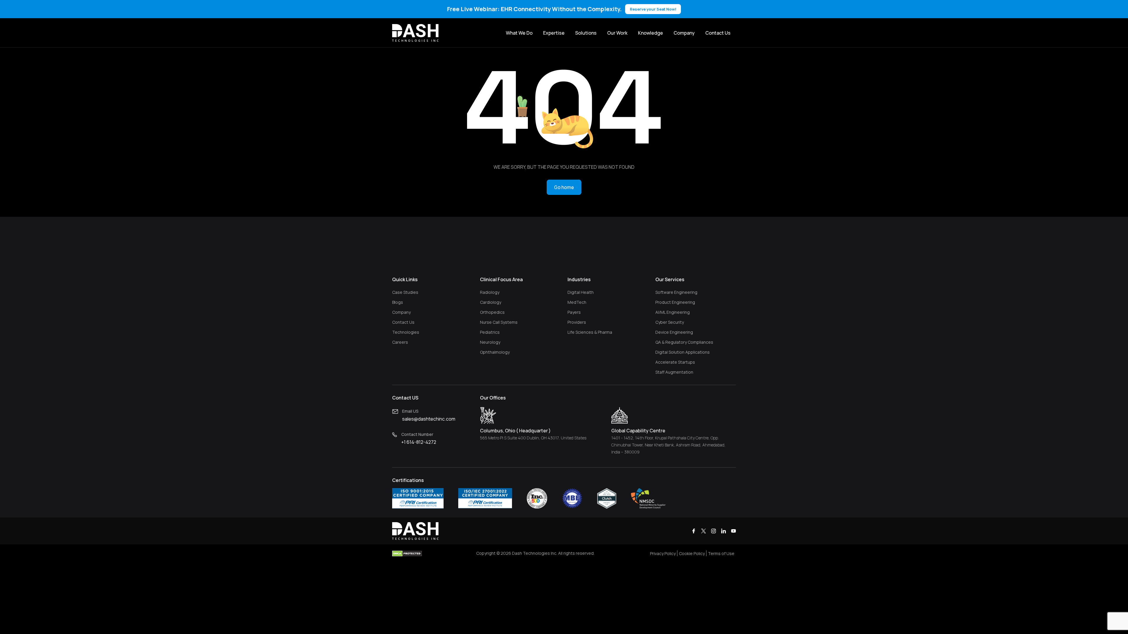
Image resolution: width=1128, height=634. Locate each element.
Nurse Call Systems (499, 322)
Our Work (617, 33)
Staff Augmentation (674, 372)
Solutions (586, 33)
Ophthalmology (495, 352)
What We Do (519, 33)
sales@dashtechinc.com (428, 419)
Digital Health (581, 292)
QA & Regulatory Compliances (684, 342)
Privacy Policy (663, 553)
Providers (577, 322)
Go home (564, 187)
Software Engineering (676, 292)
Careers (400, 342)
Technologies (405, 332)
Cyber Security (669, 322)
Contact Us (718, 33)
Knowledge (650, 33)
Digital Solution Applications (682, 352)
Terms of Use (721, 553)
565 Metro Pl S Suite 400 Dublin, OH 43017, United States (533, 438)
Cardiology (490, 302)
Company (684, 33)
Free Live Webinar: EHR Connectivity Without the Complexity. (561, 9)
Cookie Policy (692, 553)
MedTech (577, 302)
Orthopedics (492, 312)
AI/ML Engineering (672, 312)
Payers (574, 312)
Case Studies (405, 292)
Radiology (489, 292)
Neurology (490, 342)
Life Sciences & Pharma (590, 332)
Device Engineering (674, 332)
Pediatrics (490, 332)
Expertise (554, 33)
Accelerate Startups (675, 362)
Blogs (397, 302)
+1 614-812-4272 (418, 442)
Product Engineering (675, 302)
